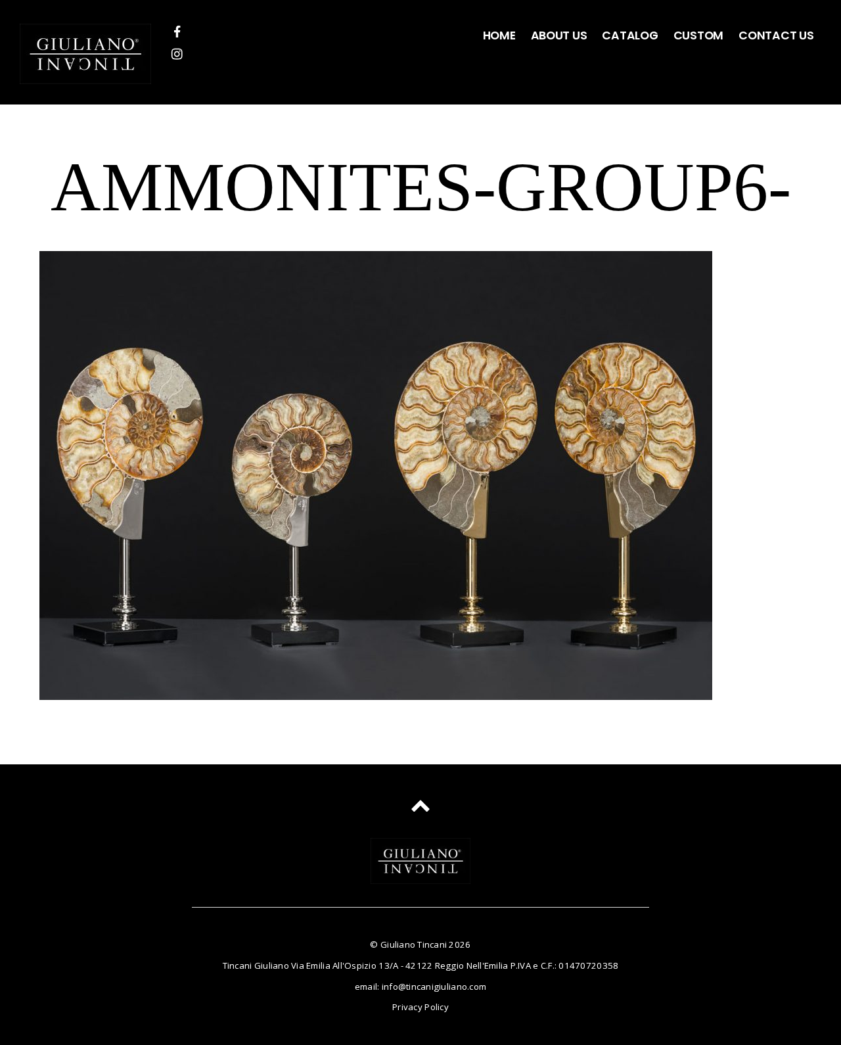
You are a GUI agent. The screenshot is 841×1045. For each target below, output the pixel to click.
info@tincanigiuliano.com (434, 986)
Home (499, 35)
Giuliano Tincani (413, 944)
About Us (559, 35)
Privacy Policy (420, 1007)
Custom (698, 35)
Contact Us (776, 35)
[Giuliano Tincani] (85, 73)
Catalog (630, 35)
